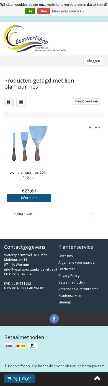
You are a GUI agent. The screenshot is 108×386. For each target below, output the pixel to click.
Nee (43, 11)
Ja (30, 11)
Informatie (29, 197)
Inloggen (93, 61)
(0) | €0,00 (21, 378)
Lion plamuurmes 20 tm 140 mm (29, 175)
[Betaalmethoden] (21, 346)
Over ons (65, 255)
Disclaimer (66, 269)
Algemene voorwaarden (77, 262)
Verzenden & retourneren (78, 289)
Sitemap (64, 302)
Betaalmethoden (71, 282)
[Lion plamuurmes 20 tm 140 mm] (29, 143)
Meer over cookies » (68, 11)
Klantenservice (69, 295)
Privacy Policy (68, 275)
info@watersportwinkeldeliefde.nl (30, 269)
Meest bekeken (86, 101)
